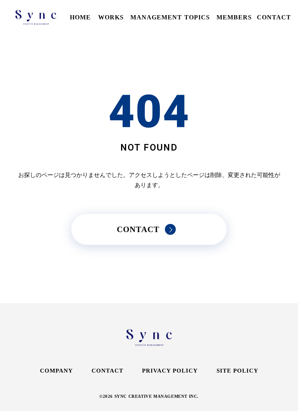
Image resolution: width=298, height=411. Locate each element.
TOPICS (197, 17)
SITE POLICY (237, 371)
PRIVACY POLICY (170, 371)
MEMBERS (234, 17)
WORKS (111, 17)
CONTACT (274, 17)
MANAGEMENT (156, 17)
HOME (80, 17)
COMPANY (56, 371)
